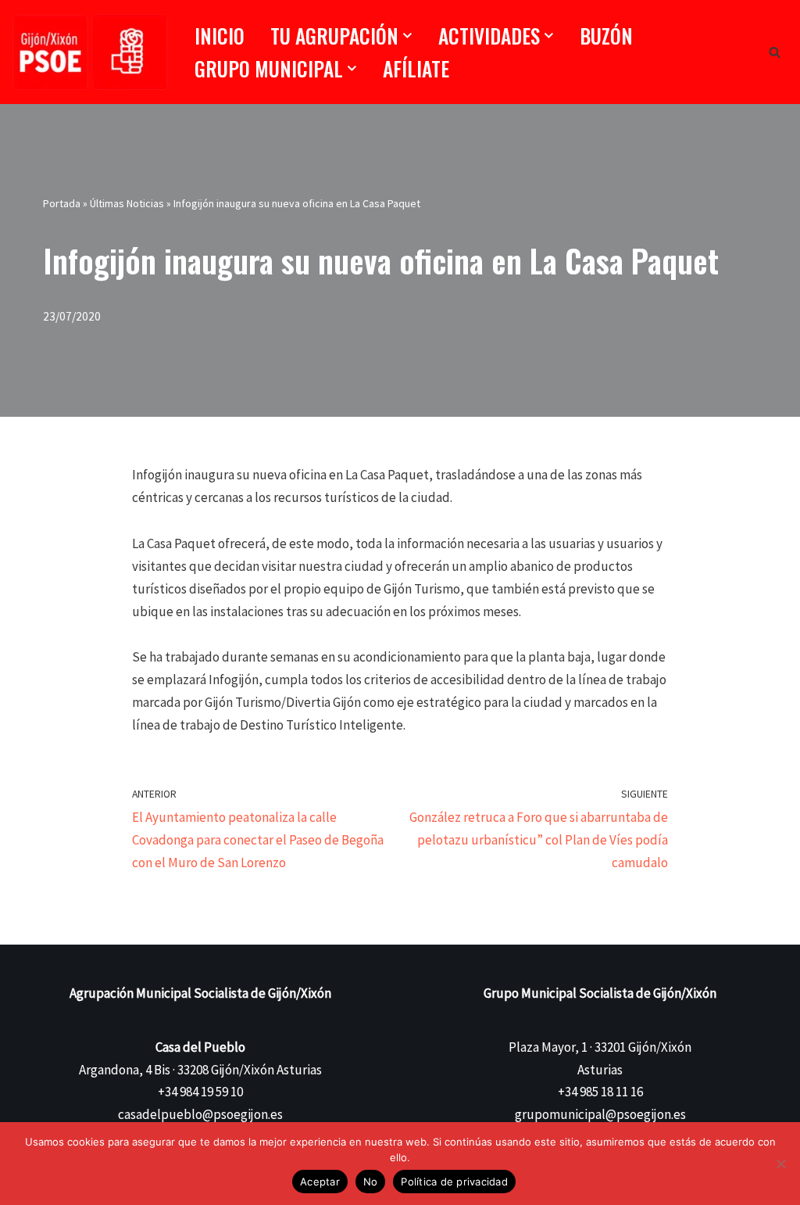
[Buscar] (774, 52)
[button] (407, 35)
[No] (780, 1163)
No (370, 1181)
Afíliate (416, 68)
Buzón (606, 35)
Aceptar (320, 1181)
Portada (61, 203)
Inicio (220, 35)
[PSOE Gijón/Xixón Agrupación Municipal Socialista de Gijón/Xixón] (90, 52)
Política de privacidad (454, 1181)
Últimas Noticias (127, 203)
